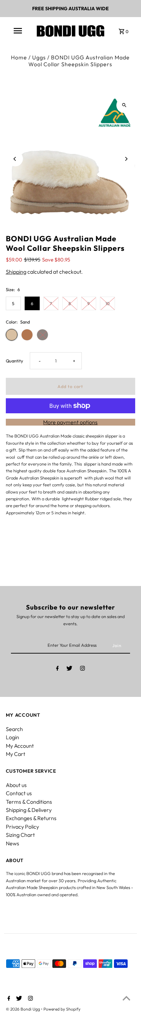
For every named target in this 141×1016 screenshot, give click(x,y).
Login (12, 737)
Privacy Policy (22, 826)
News (12, 843)
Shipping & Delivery (29, 809)
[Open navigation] (17, 30)
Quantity (14, 360)
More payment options (70, 422)
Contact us (19, 793)
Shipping (16, 271)
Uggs (39, 57)
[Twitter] (69, 669)
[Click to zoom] (124, 105)
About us (16, 785)
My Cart (15, 753)
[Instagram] (82, 669)
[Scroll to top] (126, 998)
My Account (20, 745)
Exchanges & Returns (31, 818)
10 (107, 303)
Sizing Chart (20, 834)
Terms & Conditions (29, 801)
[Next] (125, 159)
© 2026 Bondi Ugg (23, 1009)
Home (19, 57)
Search (14, 729)
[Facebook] (57, 669)
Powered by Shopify (61, 1009)
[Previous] (15, 159)
